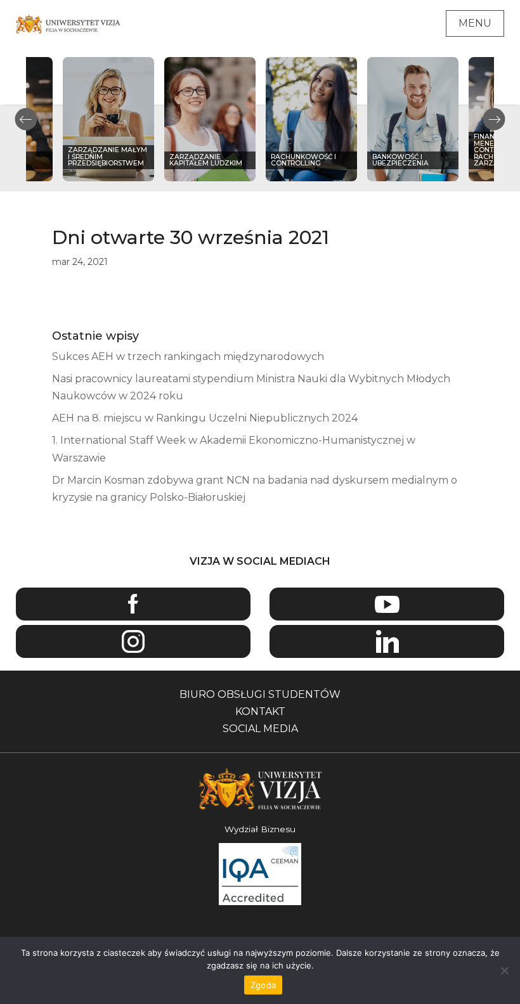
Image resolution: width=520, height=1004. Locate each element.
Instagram (133, 642)
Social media (260, 729)
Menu (474, 23)
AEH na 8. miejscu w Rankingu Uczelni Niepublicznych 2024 (205, 418)
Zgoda (263, 985)
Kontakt (260, 711)
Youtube (387, 604)
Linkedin (387, 642)
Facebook (133, 604)
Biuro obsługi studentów (260, 694)
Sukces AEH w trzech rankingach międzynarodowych (188, 357)
